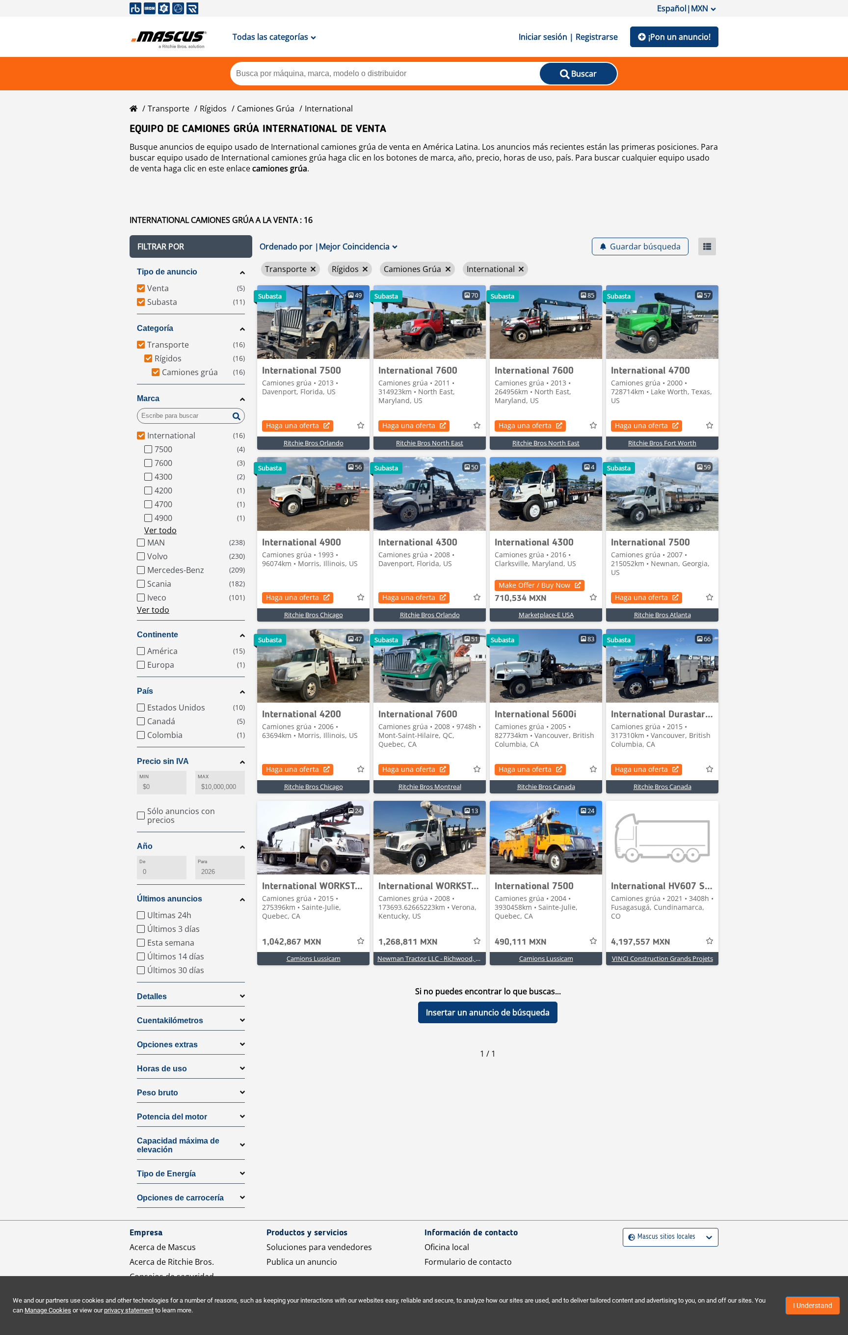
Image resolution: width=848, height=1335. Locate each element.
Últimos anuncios (169, 899)
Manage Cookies (48, 1310)
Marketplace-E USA (546, 614)
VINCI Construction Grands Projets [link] (662, 958)
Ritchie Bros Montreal (429, 786)
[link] (313, 322)
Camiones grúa (265, 108)
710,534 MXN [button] (521, 598)
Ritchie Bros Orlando (314, 442)
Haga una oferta (292, 425)
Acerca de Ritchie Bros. (172, 1261)
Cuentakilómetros (170, 1020)
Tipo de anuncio (167, 272)
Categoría (155, 328)
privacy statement (129, 1310)
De (142, 861)
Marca (148, 398)
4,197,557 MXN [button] (640, 942)
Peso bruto (157, 1093)
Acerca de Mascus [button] (163, 1247)
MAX (203, 776)
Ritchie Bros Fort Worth (662, 442)
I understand (812, 1305)
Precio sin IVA (163, 761)
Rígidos (213, 108)
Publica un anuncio (301, 1261)
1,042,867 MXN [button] (291, 942)
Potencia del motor (172, 1117)
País (145, 691)
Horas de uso (162, 1068)
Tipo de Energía (166, 1174)
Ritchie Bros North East (429, 442)
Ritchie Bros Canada (546, 786)
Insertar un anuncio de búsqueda (488, 1012)
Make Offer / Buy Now (534, 585)
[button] (191, 246)
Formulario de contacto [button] (468, 1261)
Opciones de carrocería (180, 1198)
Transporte (168, 108)
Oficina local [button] (446, 1247)
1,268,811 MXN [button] (408, 942)
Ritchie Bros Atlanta (662, 614)
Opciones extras (167, 1044)
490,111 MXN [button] (521, 942)
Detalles (152, 996)
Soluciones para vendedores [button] (319, 1247)
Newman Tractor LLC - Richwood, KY (430, 958)
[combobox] (629, 1237)
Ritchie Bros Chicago (313, 614)
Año (145, 846)
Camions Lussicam (314, 958)
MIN (144, 776)
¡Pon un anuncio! (679, 36)
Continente (157, 634)
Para (202, 861)
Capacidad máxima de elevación (178, 1145)
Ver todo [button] (160, 530)
